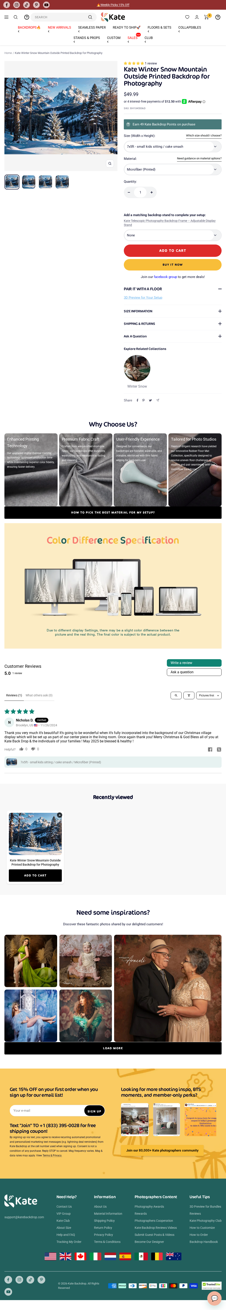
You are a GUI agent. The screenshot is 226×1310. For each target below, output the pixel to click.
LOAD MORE (113, 1048)
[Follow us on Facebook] (6, 5)
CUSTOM (114, 38)
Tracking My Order (68, 1242)
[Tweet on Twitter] (150, 400)
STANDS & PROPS (86, 38)
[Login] (197, 17)
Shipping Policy (104, 1220)
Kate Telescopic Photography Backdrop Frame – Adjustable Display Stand (170, 223)
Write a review (181, 663)
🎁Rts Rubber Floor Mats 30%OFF (113, 5)
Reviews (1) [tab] (14, 695)
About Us (100, 1206)
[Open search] (176, 695)
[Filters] (188, 695)
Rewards (141, 1213)
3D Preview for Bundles (205, 1206)
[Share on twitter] (219, 750)
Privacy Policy (103, 1234)
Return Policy (103, 1227)
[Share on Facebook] (137, 400)
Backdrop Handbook (204, 1242)
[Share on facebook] (210, 750)
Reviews (195, 1213)
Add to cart (35, 875)
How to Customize (202, 1227)
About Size (63, 1227)
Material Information (108, 1213)
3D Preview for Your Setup (143, 298)
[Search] (16, 17)
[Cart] (206, 17)
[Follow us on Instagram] (16, 5)
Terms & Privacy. (52, 1155)
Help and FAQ (65, 1234)
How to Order (199, 1234)
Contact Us (64, 1206)
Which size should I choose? (204, 135)
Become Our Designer (149, 1242)
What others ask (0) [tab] (39, 695)
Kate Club (63, 1220)
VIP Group (63, 1213)
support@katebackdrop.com (24, 1217)
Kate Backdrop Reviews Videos (156, 1227)
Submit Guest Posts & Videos (154, 1234)
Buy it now (173, 265)
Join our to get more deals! (173, 277)
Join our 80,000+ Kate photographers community (162, 1150)
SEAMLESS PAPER (92, 27)
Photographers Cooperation (154, 1220)
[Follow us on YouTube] (46, 5)
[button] (134, 63)
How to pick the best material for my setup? (113, 512)
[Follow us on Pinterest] (36, 5)
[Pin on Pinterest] (143, 400)
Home (8, 53)
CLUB (149, 38)
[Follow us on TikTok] (26, 5)
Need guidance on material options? (199, 158)
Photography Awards (149, 1206)
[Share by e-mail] (157, 400)
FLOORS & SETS (159, 27)
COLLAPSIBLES (189, 27)
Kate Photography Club (206, 1220)
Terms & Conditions (107, 1242)
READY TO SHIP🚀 (127, 27)
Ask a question (182, 672)
